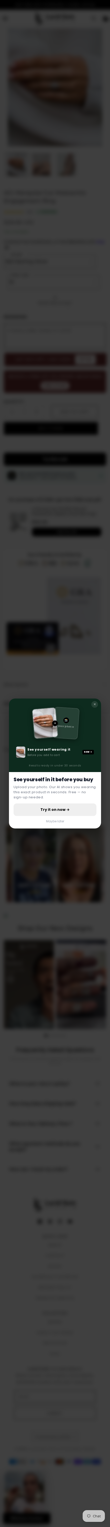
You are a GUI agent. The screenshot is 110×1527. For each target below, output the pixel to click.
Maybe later (55, 821)
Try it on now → (55, 809)
